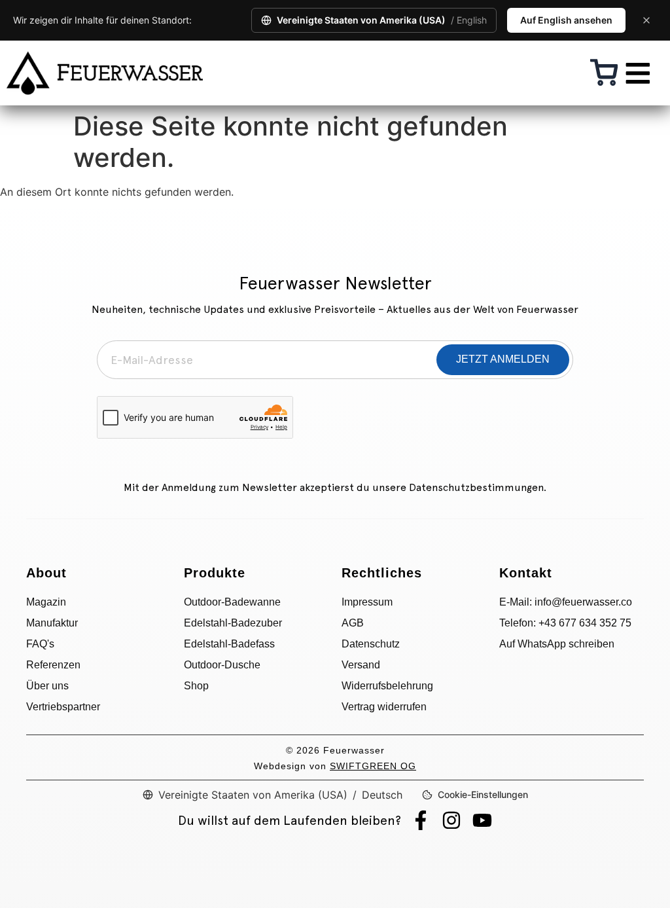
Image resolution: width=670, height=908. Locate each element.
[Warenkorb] (604, 72)
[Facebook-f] (421, 820)
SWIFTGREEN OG (373, 766)
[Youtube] (482, 820)
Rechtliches (382, 573)
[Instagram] (451, 820)
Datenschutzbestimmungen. (477, 487)
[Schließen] (646, 20)
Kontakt (525, 573)
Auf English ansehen (566, 20)
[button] (637, 72)
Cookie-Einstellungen (483, 794)
